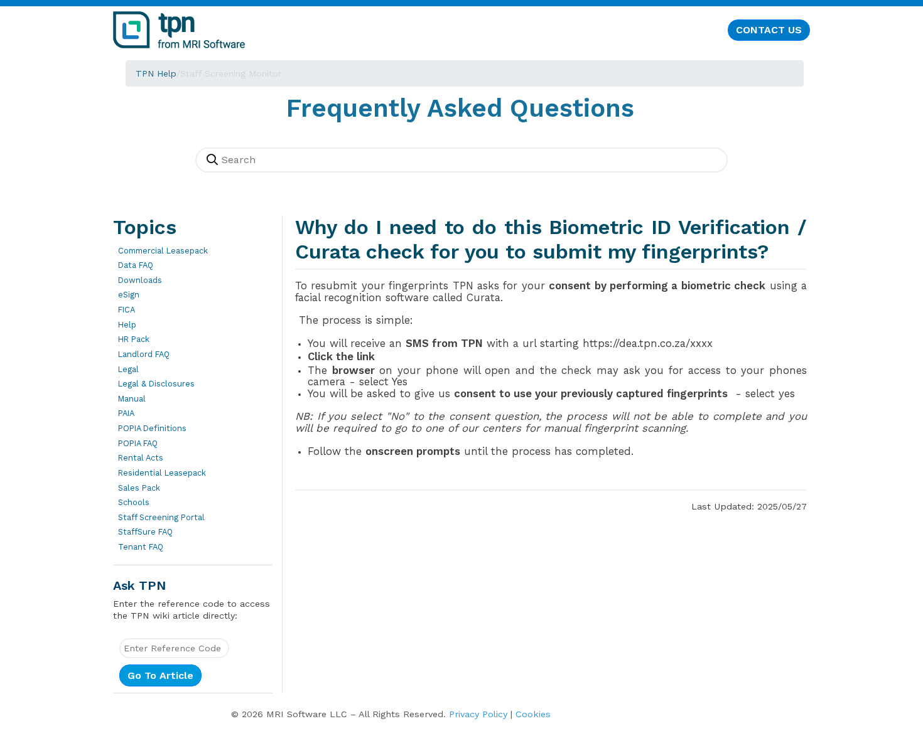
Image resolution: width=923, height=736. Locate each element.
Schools (133, 502)
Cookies (533, 714)
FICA (126, 309)
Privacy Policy (478, 714)
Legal (128, 369)
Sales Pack (139, 488)
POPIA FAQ (138, 443)
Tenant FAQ (140, 547)
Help (127, 324)
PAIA (126, 413)
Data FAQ (135, 265)
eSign (128, 294)
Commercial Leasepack (163, 250)
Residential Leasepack (162, 472)
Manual (132, 398)
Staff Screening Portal (161, 517)
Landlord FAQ (144, 354)
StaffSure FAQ (145, 531)
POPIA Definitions (152, 428)
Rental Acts (140, 457)
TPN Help (156, 73)
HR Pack (133, 339)
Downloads (140, 280)
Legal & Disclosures (156, 383)
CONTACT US (769, 30)
